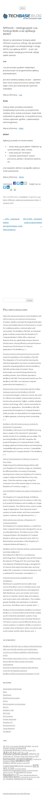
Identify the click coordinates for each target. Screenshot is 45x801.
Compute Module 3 (12, 750)
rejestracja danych (30, 775)
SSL (4, 779)
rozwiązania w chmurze (28, 777)
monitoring (28, 766)
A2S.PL (8, 746)
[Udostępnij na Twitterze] (18, 183)
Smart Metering (9, 728)
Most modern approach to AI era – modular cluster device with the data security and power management (22, 661)
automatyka (14, 746)
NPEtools (11, 200)
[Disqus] (22, 263)
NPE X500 (6, 713)
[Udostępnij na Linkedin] (21, 183)
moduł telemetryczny (13, 765)
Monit (21, 177)
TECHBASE (24, 197)
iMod (5, 692)
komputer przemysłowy (18, 758)
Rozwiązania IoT (9, 725)
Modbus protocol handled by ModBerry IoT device (22, 610)
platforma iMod (8, 772)
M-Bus (12, 761)
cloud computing (17, 747)
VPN (25, 779)
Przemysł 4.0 (20, 772)
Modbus (19, 763)
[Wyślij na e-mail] (25, 183)
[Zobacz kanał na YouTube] (15, 190)
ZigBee (29, 779)
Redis (21, 128)
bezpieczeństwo (25, 746)
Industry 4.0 (33, 753)
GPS (34, 750)
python (29, 772)
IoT (37, 756)
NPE (36, 765)
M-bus (5, 701)
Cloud (6, 747)
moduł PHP (26, 763)
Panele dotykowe (9, 719)
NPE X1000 (8, 768)
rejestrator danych (11, 777)
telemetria (19, 779)
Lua (20, 95)
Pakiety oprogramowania (30, 770)
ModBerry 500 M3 (9, 763)
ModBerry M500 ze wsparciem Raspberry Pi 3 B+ (21, 673)
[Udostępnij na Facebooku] (14, 183)
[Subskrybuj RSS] (11, 190)
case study (35, 746)
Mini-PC (6, 707)
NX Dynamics (8, 716)
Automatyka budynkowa (12, 689)
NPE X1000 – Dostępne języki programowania (32, 222)
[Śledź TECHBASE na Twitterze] (4, 187)
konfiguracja (37, 759)
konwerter (6, 761)
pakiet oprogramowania (25, 200)
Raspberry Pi (8, 722)
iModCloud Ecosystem (11, 698)
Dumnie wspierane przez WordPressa (16, 794)
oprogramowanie (20, 769)
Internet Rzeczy (27, 756)
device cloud (27, 750)
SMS (38, 777)
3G (4, 746)
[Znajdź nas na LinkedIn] (8, 187)
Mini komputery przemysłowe (14, 704)
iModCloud (7, 695)
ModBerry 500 (8, 710)
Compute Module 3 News (17, 310)
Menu (22, 8)
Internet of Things (11, 756)
